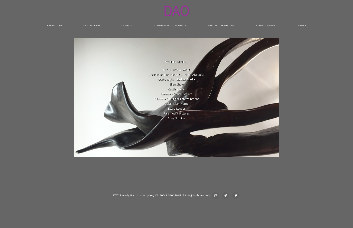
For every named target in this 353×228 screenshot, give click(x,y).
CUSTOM (127, 25)
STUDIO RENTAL (266, 25)
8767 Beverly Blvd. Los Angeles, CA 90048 (140, 195)
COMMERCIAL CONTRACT (170, 25)
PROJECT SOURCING (221, 25)
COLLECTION (92, 25)
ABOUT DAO (54, 25)
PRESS (302, 25)
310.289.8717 (176, 195)
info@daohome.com (197, 195)
